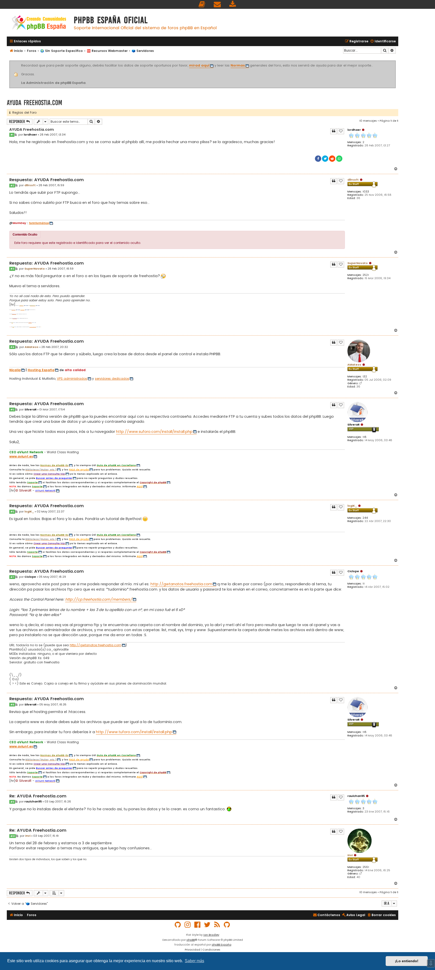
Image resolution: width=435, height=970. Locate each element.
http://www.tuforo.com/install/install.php (134, 731)
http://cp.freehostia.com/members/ (98, 599)
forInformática (39, 223)
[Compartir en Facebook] (318, 158)
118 (364, 437)
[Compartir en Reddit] (332, 158)
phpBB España (221, 945)
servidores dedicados (112, 379)
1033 (365, 191)
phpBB (191, 940)
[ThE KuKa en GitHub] (227, 924)
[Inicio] (39, 23)
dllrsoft (353, 180)
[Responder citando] (333, 131)
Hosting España (41, 370)
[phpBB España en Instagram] (187, 924)
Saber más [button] (194, 961)
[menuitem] (202, 4)
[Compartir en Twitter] (325, 158)
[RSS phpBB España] (217, 924)
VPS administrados (72, 379)
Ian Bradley (211, 935)
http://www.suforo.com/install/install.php (154, 431)
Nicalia (15, 370)
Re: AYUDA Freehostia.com (37, 796)
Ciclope (353, 571)
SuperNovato (357, 263)
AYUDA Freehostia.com (34, 103)
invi (350, 855)
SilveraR (353, 425)
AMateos (354, 365)
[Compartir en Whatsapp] (339, 158)
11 (363, 583)
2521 (365, 275)
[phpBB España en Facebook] (197, 924)
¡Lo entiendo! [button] (406, 961)
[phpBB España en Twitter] (207, 924)
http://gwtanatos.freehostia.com (181, 584)
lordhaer (354, 130)
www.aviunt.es (21, 457)
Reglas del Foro (23, 112)
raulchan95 (356, 796)
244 (365, 518)
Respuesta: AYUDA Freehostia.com (46, 180)
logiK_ (352, 506)
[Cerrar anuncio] (395, 61)
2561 (365, 867)
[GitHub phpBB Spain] (178, 924)
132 (364, 376)
